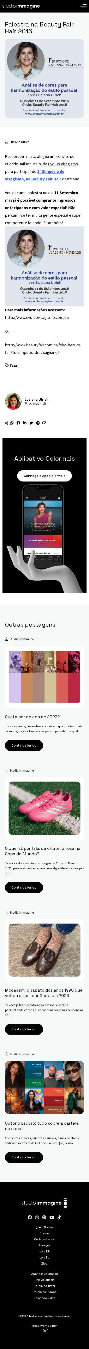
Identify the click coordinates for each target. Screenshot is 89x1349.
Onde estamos (44, 1239)
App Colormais (44, 1280)
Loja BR (45, 1251)
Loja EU (44, 1257)
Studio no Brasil (44, 1286)
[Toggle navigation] (83, 3)
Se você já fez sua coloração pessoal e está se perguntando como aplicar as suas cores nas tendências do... (44, 1010)
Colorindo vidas (44, 1298)
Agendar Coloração (44, 1274)
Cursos (44, 1233)
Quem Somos (45, 1227)
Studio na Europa (44, 1292)
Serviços (44, 1245)
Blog (44, 1263)
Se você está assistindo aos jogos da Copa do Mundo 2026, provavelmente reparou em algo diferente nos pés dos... (44, 868)
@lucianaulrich (35, 403)
